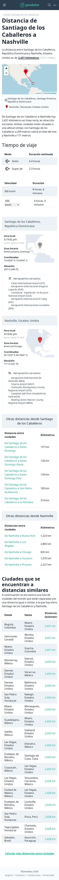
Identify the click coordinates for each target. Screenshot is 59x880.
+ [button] (6, 68)
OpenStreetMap (50, 93)
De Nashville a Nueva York (20, 535)
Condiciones (34, 875)
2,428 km (50, 781)
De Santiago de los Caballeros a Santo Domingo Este (16, 474)
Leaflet (38, 93)
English (9, 875)
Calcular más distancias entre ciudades (29, 853)
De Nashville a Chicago (18, 552)
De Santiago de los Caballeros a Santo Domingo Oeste (16, 460)
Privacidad (48, 875)
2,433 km (50, 733)
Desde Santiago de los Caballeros (21, 14)
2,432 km (50, 673)
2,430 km (50, 661)
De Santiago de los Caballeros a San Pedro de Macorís (18, 488)
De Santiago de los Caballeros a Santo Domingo (16, 446)
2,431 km (50, 626)
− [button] (6, 73)
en (54, 5)
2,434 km (50, 805)
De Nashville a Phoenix (18, 564)
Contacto (20, 875)
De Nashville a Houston (18, 558)
